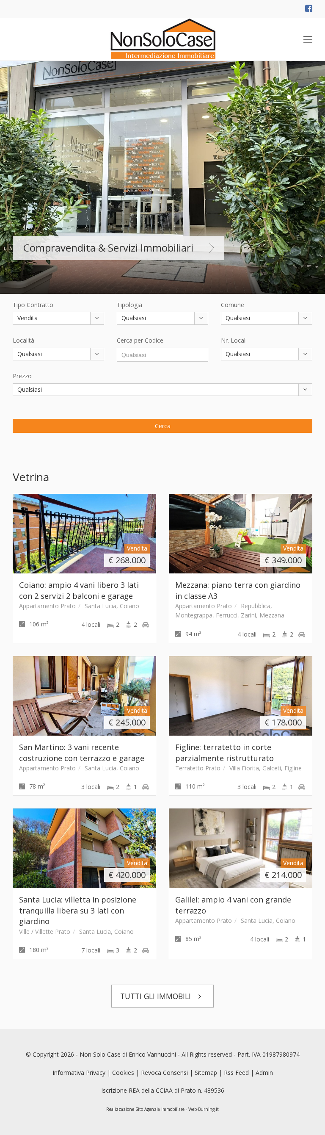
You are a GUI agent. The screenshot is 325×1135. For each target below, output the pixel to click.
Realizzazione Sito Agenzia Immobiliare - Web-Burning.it (162, 1109)
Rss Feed (236, 1073)
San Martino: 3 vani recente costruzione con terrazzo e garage (81, 752)
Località (23, 340)
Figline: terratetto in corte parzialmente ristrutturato (224, 752)
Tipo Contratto (33, 305)
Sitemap (206, 1073)
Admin (264, 1073)
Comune (232, 305)
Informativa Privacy (78, 1073)
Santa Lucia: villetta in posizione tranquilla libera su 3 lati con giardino (77, 910)
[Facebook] (308, 9)
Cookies (123, 1073)
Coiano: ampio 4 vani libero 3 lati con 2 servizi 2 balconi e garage (79, 590)
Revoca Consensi (164, 1073)
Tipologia (129, 305)
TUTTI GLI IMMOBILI (156, 996)
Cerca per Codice (140, 340)
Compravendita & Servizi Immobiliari (108, 248)
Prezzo (22, 376)
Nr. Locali (234, 340)
